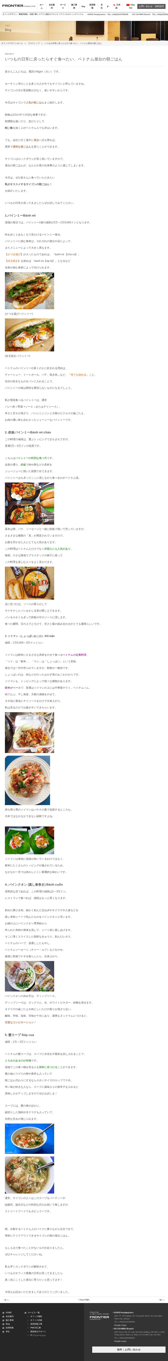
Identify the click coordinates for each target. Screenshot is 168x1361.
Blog (83, 7)
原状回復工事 (36, 1324)
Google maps (120, 1325)
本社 (8, 1331)
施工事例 (10, 1320)
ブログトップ (34, 43)
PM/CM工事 (35, 1328)
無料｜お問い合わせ (129, 1349)
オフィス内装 (36, 1320)
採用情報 (10, 1328)
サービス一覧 (34, 1312)
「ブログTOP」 (84, 1300)
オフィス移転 (36, 1316)
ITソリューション (38, 1335)
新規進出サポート (38, 1331)
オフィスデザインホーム (12, 43)
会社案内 (10, 1316)
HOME (9, 1312)
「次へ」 (6, 1300)
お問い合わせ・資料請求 (151, 6)
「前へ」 (162, 1300)
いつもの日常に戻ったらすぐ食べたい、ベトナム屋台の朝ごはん (73, 43)
